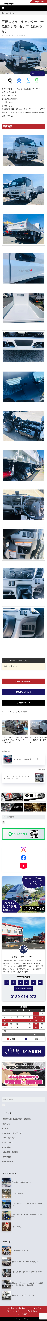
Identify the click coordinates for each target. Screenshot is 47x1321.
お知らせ (6, 1124)
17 (5, 1024)
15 (36, 1021)
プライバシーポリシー (14, 1311)
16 (42, 1021)
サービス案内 (22, 1314)
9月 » (36, 1034)
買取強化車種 (8, 1161)
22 (36, 1024)
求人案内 (21, 1308)
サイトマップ (34, 1308)
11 (11, 1021)
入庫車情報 (23, 712)
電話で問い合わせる (23, 692)
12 (17, 1021)
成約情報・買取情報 (10, 1152)
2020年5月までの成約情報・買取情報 (17, 1119)
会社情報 (11, 1308)
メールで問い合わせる (22, 681)
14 (30, 1021)
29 (36, 1028)
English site (39, 2)
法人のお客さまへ (32, 1311)
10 (5, 1021)
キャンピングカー (9, 1138)
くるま (15, 712)
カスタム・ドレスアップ (12, 1133)
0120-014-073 (23, 996)
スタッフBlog (8, 1143)
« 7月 (11, 1034)
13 (23, 1021)
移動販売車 (7, 1157)
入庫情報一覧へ (22, 703)
